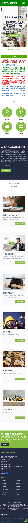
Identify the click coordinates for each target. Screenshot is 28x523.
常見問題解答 (7, 409)
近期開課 (21, 119)
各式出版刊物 (7, 370)
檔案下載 (21, 133)
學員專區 (18, 489)
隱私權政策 (4, 515)
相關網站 (18, 486)
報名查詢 (7, 133)
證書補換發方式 (8, 293)
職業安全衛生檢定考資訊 (11, 215)
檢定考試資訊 (5, 489)
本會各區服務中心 (9, 254)
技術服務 (4, 483)
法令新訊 (17, 49)
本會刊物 (18, 483)
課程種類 (7, 119)
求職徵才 (18, 494)
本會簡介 (4, 480)
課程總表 (4, 486)
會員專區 (18, 492)
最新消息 (10, 49)
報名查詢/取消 (5, 492)
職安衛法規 (6, 332)
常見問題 (4, 494)
